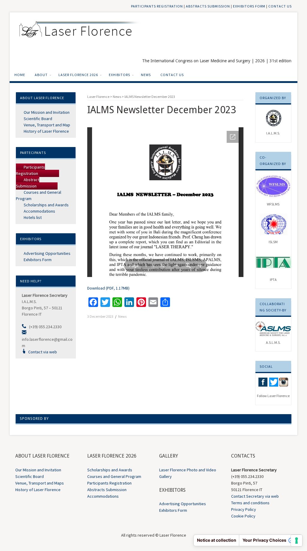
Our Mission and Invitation (46, 112)
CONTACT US (280, 6)
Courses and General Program (114, 476)
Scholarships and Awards (46, 205)
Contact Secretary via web (255, 496)
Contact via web (42, 352)
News (117, 96)
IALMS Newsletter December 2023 (149, 96)
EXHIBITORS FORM (249, 6)
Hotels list (32, 217)
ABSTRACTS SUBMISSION (208, 6)
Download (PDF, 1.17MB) (108, 288)
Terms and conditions (250, 502)
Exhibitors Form (37, 259)
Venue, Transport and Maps (39, 483)
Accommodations (39, 211)
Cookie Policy (243, 516)
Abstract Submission (27, 183)
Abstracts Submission (107, 489)
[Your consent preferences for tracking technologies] (296, 540)
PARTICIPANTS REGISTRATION (157, 6)
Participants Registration (30, 170)
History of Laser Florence (46, 131)
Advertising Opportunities (46, 253)
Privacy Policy (243, 509)
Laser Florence (98, 96)
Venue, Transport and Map (46, 125)
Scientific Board (37, 118)
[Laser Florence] (83, 32)
